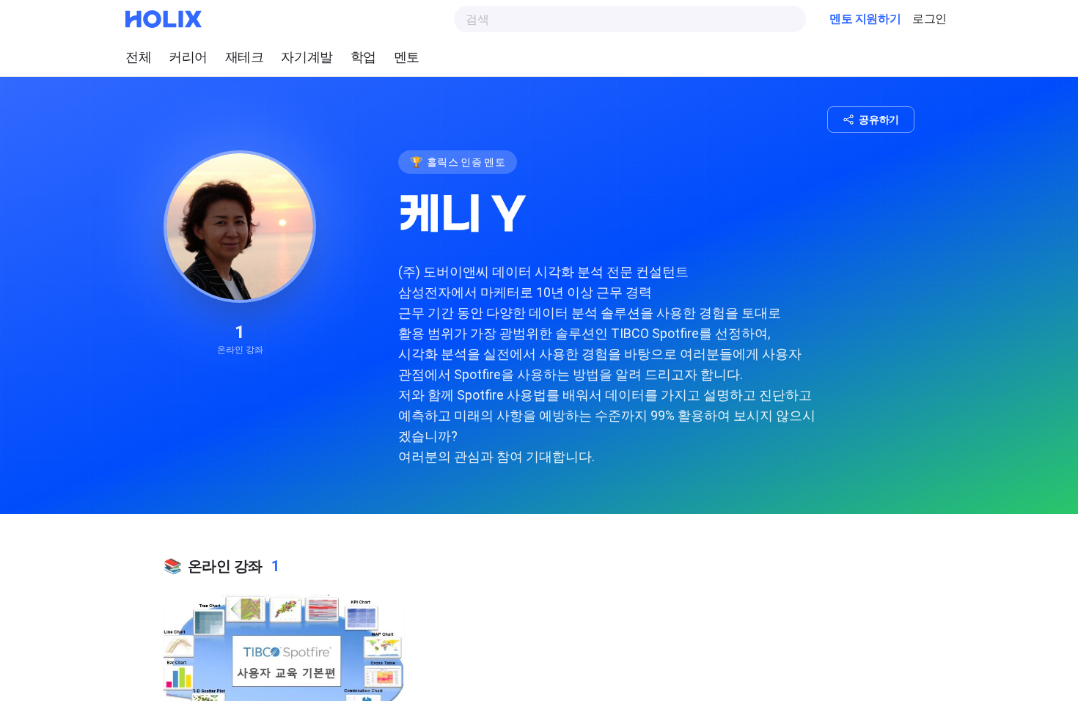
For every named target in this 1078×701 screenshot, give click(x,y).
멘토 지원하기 (865, 19)
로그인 (929, 19)
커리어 (188, 57)
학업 (363, 57)
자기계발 (306, 57)
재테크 (244, 57)
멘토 (406, 57)
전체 (138, 57)
